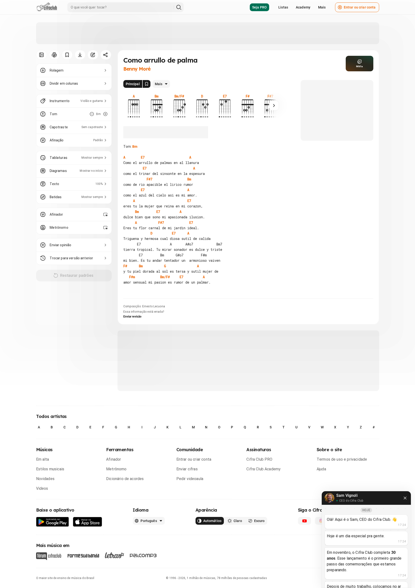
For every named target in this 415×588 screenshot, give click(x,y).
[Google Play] (52, 522)
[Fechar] (405, 498)
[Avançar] (274, 105)
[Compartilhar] (105, 55)
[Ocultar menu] (41, 55)
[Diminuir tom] (92, 114)
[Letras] (114, 555)
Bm (134, 146)
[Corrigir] (92, 55)
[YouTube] (304, 521)
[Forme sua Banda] (83, 555)
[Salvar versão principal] (146, 84)
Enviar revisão (132, 316)
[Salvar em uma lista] (67, 55)
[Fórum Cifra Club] (48, 556)
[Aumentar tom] (105, 114)
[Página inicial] (47, 7)
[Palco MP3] (143, 555)
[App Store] (87, 522)
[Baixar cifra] (80, 55)
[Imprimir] (54, 55)
